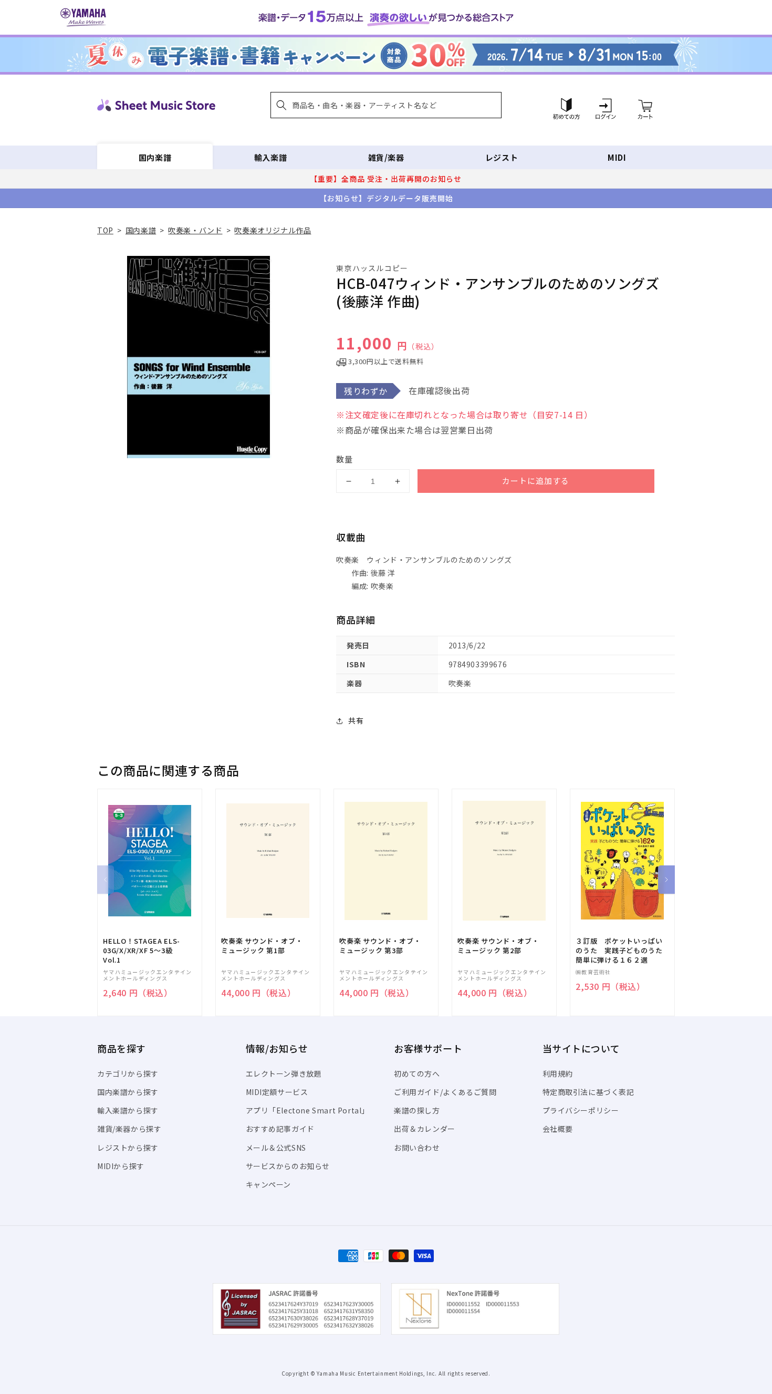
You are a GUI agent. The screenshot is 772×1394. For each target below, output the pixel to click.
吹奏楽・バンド (195, 230)
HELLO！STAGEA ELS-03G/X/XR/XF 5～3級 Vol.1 (141, 950)
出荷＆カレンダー (424, 1128)
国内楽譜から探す (128, 1092)
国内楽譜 (155, 157)
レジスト (501, 157)
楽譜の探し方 (417, 1110)
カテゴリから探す (128, 1073)
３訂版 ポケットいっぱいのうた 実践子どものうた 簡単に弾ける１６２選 (622, 950)
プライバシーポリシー (581, 1110)
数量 (344, 458)
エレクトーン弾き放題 (284, 1073)
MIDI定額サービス (277, 1092)
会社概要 (558, 1128)
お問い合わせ (417, 1147)
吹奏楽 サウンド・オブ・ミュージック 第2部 (498, 945)
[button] (386, 105)
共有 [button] (355, 720)
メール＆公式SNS (276, 1147)
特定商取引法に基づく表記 (588, 1092)
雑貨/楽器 (386, 157)
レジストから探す (128, 1147)
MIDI (617, 157)
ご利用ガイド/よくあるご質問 (445, 1092)
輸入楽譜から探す (128, 1110)
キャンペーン (268, 1184)
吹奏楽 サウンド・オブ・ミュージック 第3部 (380, 945)
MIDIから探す (120, 1166)
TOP (105, 230)
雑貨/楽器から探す (129, 1128)
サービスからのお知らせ (288, 1166)
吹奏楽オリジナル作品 (272, 230)
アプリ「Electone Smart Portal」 (308, 1110)
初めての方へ (417, 1073)
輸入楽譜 (270, 157)
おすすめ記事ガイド (280, 1128)
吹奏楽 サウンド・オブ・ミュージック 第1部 (261, 945)
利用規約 (558, 1073)
